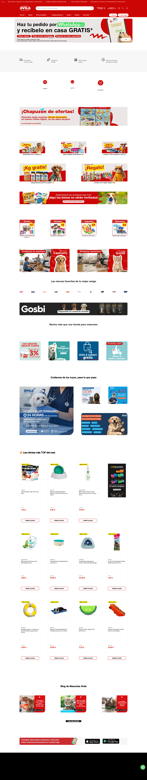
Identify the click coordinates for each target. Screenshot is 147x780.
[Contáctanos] (119, 8)
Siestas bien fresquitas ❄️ (119, 235)
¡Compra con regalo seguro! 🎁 (104, 182)
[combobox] (65, 8)
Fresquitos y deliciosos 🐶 (58, 235)
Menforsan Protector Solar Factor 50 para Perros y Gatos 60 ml (87, 493)
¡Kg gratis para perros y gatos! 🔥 (42, 182)
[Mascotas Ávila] (26, 8)
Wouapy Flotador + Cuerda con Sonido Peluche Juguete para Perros (30, 631)
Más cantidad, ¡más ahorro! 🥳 (73, 154)
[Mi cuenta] (123, 8)
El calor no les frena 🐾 (88, 235)
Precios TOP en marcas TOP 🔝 (115, 154)
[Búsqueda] (91, 8)
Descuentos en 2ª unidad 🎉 (32, 154)
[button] (126, 8)
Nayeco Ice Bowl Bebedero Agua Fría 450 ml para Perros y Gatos (59, 493)
